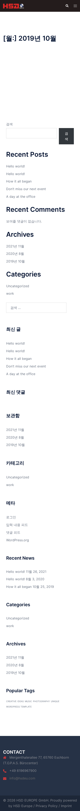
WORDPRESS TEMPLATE (19, 706)
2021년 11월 (15, 246)
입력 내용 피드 (17, 525)
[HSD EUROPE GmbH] (13, 6)
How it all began (19, 181)
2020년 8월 (15, 254)
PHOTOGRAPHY (41, 701)
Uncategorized (17, 286)
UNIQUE (55, 701)
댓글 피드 (13, 532)
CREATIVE (11, 701)
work (10, 293)
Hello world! (15, 166)
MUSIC (28, 701)
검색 (9, 124)
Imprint (66, 806)
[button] (67, 5)
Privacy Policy (47, 806)
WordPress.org (17, 540)
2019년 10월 (15, 261)
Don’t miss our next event (26, 189)
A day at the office (20, 196)
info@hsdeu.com (22, 778)
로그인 (11, 517)
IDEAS (20, 701)
